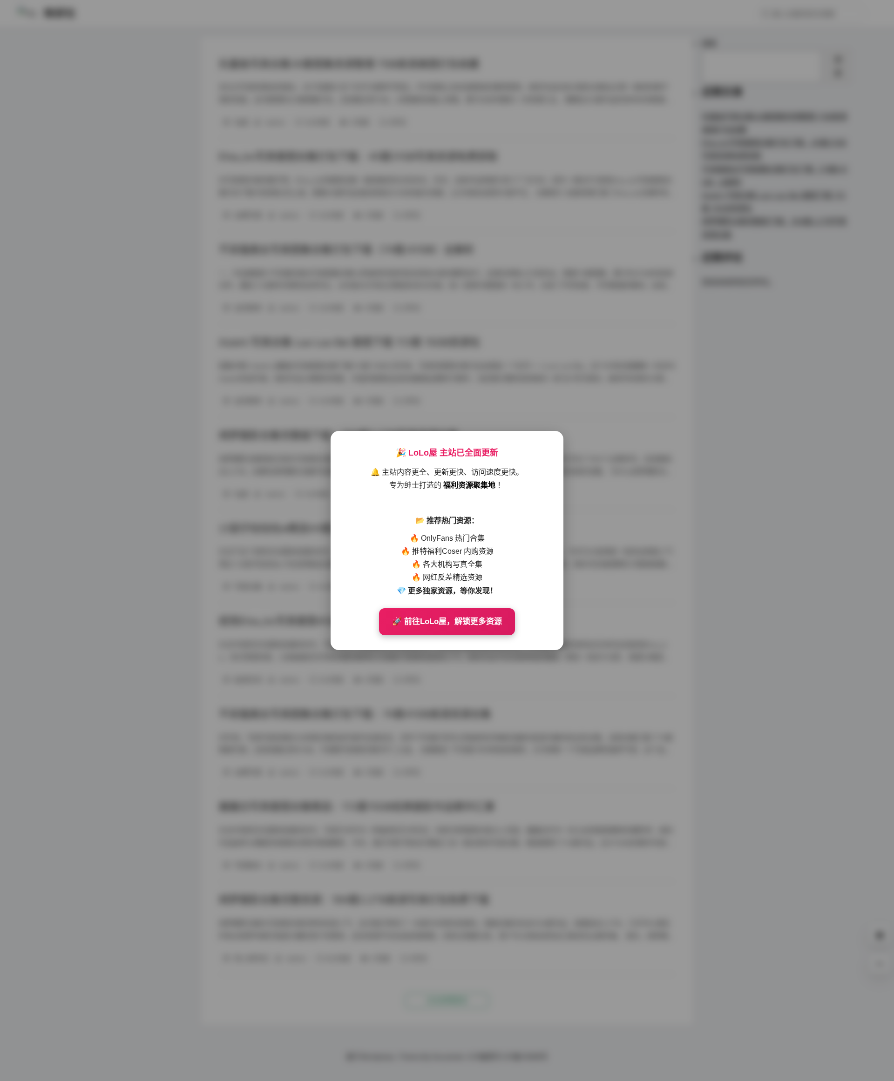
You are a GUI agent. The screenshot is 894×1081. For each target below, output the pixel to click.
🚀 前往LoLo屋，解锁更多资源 (447, 621)
